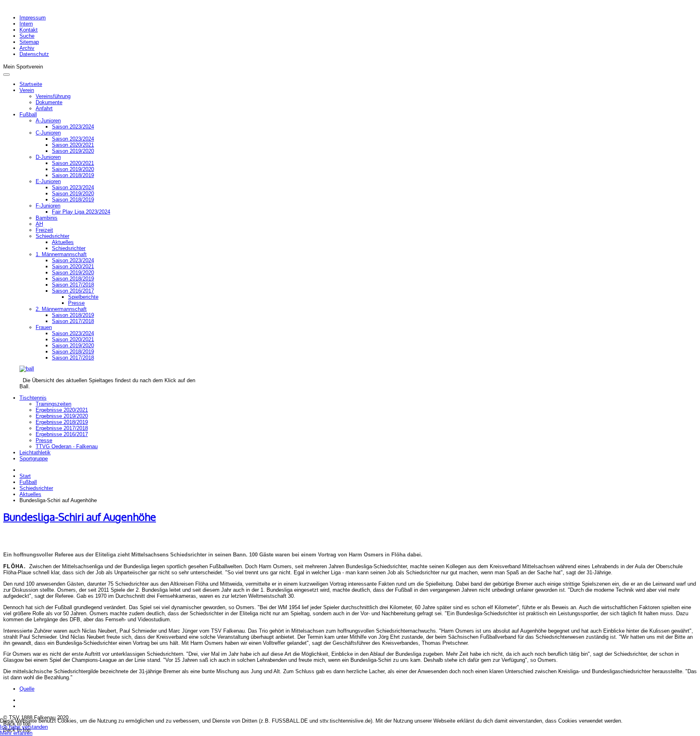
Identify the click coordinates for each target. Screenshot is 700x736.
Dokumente (49, 102)
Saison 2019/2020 (73, 151)
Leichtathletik (35, 452)
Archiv (26, 48)
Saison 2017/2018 (73, 285)
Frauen (44, 327)
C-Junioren (48, 133)
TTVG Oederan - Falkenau (67, 446)
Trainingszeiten (53, 404)
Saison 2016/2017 (73, 291)
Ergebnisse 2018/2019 (62, 422)
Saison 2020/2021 (73, 145)
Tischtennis (33, 398)
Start (25, 476)
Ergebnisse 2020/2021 (62, 410)
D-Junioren (48, 157)
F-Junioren (48, 206)
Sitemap (29, 42)
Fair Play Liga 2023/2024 (81, 212)
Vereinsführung (53, 96)
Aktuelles (63, 242)
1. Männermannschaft (61, 254)
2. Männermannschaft (61, 309)
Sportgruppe (33, 459)
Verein (26, 90)
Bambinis (47, 218)
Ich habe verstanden (24, 727)
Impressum (32, 18)
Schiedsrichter (52, 236)
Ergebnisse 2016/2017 (62, 434)
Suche (26, 36)
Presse (76, 303)
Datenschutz (34, 54)
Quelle (26, 689)
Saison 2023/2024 (73, 127)
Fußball (28, 114)
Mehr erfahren (16, 733)
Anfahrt (44, 108)
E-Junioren (48, 181)
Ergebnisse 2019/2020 (62, 416)
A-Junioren (48, 121)
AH (39, 224)
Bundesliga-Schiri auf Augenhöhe (79, 516)
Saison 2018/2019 (73, 175)
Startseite (30, 84)
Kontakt (28, 30)
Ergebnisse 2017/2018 (62, 428)
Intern (26, 24)
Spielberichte (83, 297)
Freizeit (44, 230)
